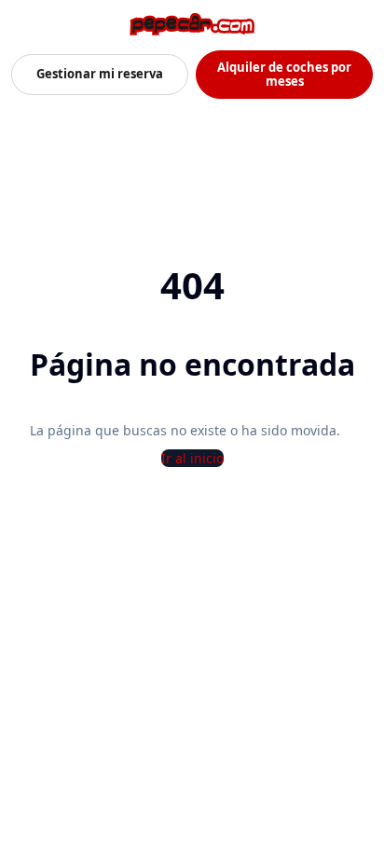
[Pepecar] (192, 24)
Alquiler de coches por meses (284, 74)
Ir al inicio (192, 458)
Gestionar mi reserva (99, 73)
